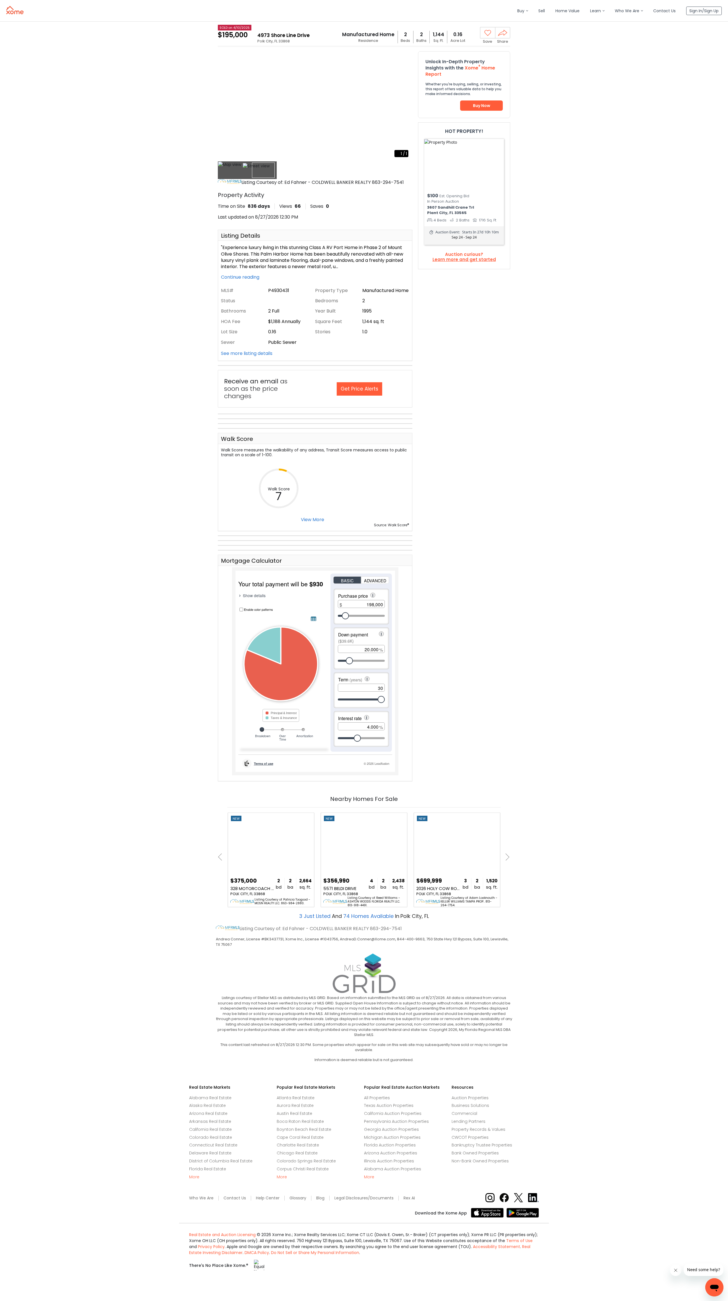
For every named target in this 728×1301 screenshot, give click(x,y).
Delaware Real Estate (210, 1153)
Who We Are (201, 1198)
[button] (522, 11)
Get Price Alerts (359, 388)
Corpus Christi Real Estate (303, 1169)
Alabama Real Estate (210, 1098)
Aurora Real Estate (295, 1105)
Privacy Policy (211, 1246)
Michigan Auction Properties (392, 1137)
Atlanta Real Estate (296, 1098)
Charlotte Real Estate (298, 1145)
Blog (320, 1198)
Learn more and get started (464, 259)
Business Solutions (470, 1105)
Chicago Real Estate (297, 1153)
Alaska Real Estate (207, 1105)
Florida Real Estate (207, 1169)
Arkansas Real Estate (210, 1121)
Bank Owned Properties (475, 1153)
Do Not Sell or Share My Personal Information (315, 1252)
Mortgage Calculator (251, 561)
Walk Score (237, 439)
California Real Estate (210, 1129)
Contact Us (235, 1198)
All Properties (377, 1098)
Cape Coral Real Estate (300, 1137)
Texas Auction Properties (388, 1105)
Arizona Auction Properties (390, 1153)
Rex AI (409, 1198)
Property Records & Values (478, 1129)
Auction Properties (470, 1098)
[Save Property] (487, 33)
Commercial (464, 1113)
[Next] (505, 856)
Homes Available (369, 916)
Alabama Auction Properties (392, 1169)
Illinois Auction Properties (389, 1161)
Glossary (297, 1198)
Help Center (268, 1198)
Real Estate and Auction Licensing (222, 1235)
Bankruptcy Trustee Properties (482, 1145)
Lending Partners (468, 1121)
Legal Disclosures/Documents (364, 1198)
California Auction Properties (392, 1113)
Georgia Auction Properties (391, 1129)
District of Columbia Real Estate (221, 1161)
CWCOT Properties (470, 1137)
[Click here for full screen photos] (405, 58)
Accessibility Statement (496, 1246)
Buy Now (481, 105)
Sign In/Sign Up (704, 11)
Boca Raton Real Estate (300, 1121)
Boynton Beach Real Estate (304, 1129)
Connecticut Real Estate (213, 1145)
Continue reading (240, 277)
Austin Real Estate (294, 1113)
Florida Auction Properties (390, 1145)
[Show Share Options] (502, 32)
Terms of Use (519, 1241)
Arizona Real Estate (208, 1113)
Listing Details (240, 236)
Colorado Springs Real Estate (306, 1161)
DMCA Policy (257, 1252)
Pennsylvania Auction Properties (396, 1121)
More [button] (194, 1177)
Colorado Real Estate (210, 1137)
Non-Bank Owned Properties (480, 1161)
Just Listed (315, 916)
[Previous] (221, 856)
